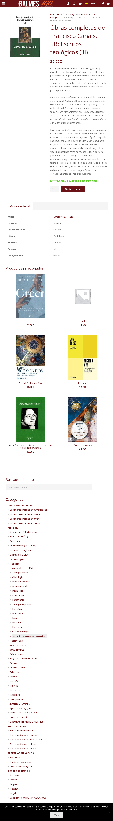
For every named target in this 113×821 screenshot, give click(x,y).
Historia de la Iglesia (20, 550)
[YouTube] (108, 3)
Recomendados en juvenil (23, 748)
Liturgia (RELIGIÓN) (20, 554)
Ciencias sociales (18, 667)
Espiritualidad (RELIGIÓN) (23, 545)
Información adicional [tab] (19, 206)
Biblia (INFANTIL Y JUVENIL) (24, 712)
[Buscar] (76, 4)
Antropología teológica (23, 568)
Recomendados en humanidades (26, 739)
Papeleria (15, 788)
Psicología (15, 694)
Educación (15, 672)
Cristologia (17, 577)
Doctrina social (19, 586)
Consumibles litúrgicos (21, 766)
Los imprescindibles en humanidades (28, 509)
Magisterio (17, 608)
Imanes (14, 779)
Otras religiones (18, 559)
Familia (13, 676)
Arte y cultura (17, 653)
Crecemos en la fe (19, 717)
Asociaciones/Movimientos (23, 531)
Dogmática (17, 590)
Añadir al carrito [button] (30, 331)
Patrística (17, 627)
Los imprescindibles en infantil (25, 514)
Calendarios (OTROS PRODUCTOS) (28, 797)
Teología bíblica (20, 572)
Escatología (18, 599)
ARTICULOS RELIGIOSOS (21, 753)
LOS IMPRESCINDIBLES (20, 505)
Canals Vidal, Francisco (64, 216)
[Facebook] (102, 3)
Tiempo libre (16, 699)
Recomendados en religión (23, 734)
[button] (39, 17)
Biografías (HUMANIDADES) (24, 658)
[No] (109, 812)
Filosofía (14, 681)
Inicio (52, 14)
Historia (14, 685)
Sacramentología (20, 631)
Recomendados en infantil (23, 743)
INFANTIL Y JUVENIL (19, 703)
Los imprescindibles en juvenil (25, 518)
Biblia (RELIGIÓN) (19, 536)
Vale (56, 815)
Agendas (14, 775)
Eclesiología (18, 595)
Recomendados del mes (22, 730)
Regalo (13, 793)
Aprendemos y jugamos (22, 708)
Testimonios (16, 640)
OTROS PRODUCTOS (19, 770)
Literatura (15, 690)
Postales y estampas (20, 761)
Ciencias (14, 662)
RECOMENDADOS (17, 726)
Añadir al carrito (73, 189)
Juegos (13, 784)
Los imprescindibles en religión (25, 523)
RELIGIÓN (61, 14)
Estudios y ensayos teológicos (30, 636)
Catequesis (15, 541)
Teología (71, 14)
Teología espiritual (21, 604)
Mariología (17, 613)
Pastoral (16, 622)
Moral (15, 617)
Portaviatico (16, 757)
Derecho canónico (21, 581)
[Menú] (3, 3)
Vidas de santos (18, 645)
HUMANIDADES (16, 649)
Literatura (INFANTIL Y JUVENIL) (26, 721)
